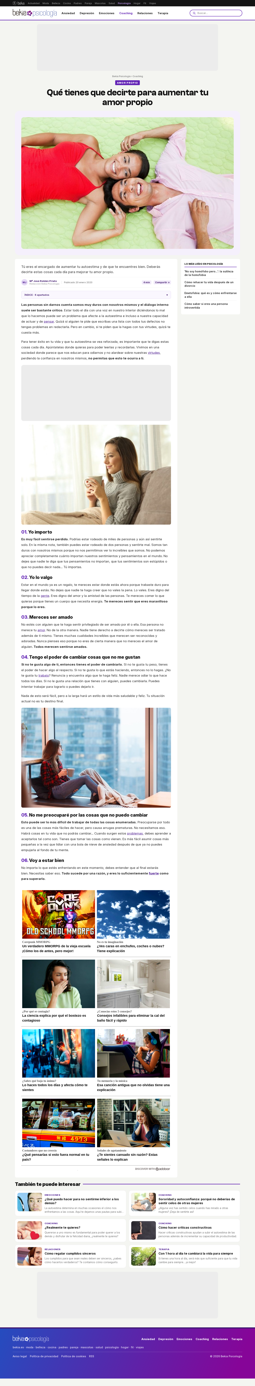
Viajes (152, 3)
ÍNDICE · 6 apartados (96, 294)
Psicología (124, 3)
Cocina (67, 3)
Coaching (126, 13)
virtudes (154, 353)
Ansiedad (68, 13)
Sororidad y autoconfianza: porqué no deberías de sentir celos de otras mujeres (196, 1201)
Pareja (88, 3)
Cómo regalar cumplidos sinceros (70, 1253)
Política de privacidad (44, 1356)
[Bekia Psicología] (35, 13)
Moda (46, 3)
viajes (140, 1347)
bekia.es (18, 1347)
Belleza (56, 3)
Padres (78, 3)
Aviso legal (20, 1356)
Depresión (87, 13)
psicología (112, 1347)
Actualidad (34, 3)
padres (63, 1347)
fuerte (154, 873)
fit (132, 1347)
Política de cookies (73, 1356)
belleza (40, 1347)
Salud (112, 3)
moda (29, 1347)
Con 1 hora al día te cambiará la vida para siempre (195, 1253)
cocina (52, 1347)
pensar (49, 321)
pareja (74, 1347)
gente (45, 596)
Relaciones (145, 13)
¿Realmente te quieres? (62, 1227)
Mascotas (100, 3)
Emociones (106, 13)
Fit (145, 3)
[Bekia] (18, 3)
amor (41, 630)
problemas (135, 833)
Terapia (163, 13)
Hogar (137, 3)
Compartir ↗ (162, 282)
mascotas (87, 1347)
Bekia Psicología (121, 76)
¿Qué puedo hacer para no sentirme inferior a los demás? (82, 1201)
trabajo (43, 675)
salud (99, 1347)
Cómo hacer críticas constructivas (185, 1227)
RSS (91, 1356)
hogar (125, 1347)
